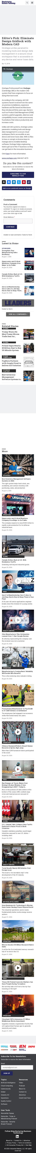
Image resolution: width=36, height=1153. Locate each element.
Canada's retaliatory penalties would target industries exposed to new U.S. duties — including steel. (16, 833)
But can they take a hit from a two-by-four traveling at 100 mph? (16, 988)
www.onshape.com (9, 158)
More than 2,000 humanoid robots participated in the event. (18, 752)
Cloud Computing (7, 357)
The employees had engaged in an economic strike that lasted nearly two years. (17, 714)
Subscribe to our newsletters (18, 175)
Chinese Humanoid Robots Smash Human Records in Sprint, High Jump (17, 747)
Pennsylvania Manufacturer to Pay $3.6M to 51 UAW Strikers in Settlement (17, 710)
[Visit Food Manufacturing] (13, 1046)
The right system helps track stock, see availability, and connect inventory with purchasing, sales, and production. (15, 486)
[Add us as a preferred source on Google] (29, 182)
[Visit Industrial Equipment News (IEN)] (22, 1046)
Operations (7, 515)
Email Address (9, 217)
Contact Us (18, 1140)
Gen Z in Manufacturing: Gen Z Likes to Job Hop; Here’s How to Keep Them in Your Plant (11, 289)
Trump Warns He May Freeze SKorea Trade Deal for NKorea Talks (10, 334)
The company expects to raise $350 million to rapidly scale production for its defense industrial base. (18, 525)
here (8, 154)
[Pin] (24, 182)
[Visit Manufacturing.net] (13, 1050)
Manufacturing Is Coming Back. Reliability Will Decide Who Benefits (17, 672)
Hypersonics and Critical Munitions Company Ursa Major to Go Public (11, 263)
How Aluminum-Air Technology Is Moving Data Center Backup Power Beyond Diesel (17, 906)
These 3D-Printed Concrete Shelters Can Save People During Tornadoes (17, 983)
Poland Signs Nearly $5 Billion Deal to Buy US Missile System (11, 348)
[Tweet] (19, 182)
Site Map (29, 1145)
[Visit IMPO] (31, 1046)
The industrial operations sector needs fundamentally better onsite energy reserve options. (17, 912)
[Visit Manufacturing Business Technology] (22, 1050)
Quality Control (8, 631)
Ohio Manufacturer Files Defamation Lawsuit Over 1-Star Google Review (15, 635)
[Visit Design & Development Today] (4, 1046)
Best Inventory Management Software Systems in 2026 (11, 377)
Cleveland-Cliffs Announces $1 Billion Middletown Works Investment (16, 1020)
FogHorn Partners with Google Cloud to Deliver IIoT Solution (11, 363)
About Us (9, 1140)
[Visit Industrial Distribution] (4, 1050)
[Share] (9, 182)
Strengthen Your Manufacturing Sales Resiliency (9, 252)
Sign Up (7, 1073)
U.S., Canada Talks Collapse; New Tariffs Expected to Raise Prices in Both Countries (17, 826)
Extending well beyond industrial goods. (16, 565)
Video (5, 591)
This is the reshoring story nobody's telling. (17, 676)
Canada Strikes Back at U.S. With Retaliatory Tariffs (12, 275)
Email (3, 1063)
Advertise (27, 1140)
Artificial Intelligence (11, 902)
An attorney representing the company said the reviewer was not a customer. (17, 640)
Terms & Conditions (24, 1143)
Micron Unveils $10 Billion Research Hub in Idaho (18, 946)
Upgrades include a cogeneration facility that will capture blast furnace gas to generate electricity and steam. (17, 1026)
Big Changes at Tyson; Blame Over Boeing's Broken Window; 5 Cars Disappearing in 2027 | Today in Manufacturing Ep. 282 (15, 785)
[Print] (4, 182)
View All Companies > (18, 314)
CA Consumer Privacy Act (15, 1145)
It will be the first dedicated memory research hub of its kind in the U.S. (18, 951)
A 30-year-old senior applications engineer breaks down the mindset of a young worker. (17, 603)
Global (6, 328)
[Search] (27, 3)
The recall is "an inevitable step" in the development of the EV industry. (15, 874)
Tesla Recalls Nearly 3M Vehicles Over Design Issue (16, 869)
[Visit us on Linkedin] (17, 1136)
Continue (10, 227)
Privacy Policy (11, 1143)
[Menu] (32, 3)
